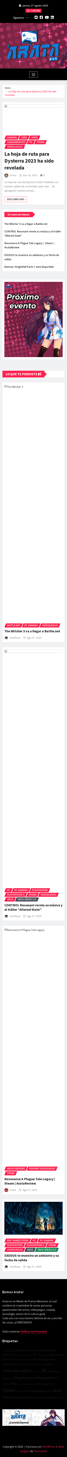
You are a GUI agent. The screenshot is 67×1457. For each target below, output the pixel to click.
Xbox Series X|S (38, 1397)
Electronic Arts (44, 1355)
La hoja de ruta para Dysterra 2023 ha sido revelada (29, 161)
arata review (40, 1350)
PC (44, 1370)
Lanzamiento (11, 1364)
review (19, 1384)
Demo (30, 1355)
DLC (35, 1354)
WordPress (48, 1446)
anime (28, 1350)
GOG (28, 1359)
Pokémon (6, 1384)
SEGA (38, 1384)
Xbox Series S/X (19, 1397)
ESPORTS (14, 1359)
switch (19, 1391)
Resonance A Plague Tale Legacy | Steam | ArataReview (29, 1181)
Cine (13, 1354)
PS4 (13, 1383)
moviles (25, 1364)
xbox (49, 1391)
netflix (38, 1364)
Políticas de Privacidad (33, 1331)
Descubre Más (15, 199)
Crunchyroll (22, 1355)
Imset (13, 1189)
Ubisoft (27, 1391)
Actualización (8, 1350)
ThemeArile (40, 1451)
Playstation (8, 1378)
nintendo (47, 1364)
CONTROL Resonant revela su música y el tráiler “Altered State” (33, 907)
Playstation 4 (25, 1377)
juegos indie (49, 1359)
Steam (9, 1390)
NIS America (36, 1371)
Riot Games (27, 1384)
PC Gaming (54, 1371)
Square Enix (48, 1383)
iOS (40, 1359)
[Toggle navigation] (33, 74)
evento (23, 1359)
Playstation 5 (48, 1377)
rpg (34, 1384)
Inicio (8, 87)
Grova (13, 175)
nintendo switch (16, 1370)
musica (32, 1365)
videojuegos (39, 1391)
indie (34, 1359)
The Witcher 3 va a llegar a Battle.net (25, 224)
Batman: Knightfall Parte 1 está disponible (29, 267)
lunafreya (15, 637)
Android (19, 1350)
